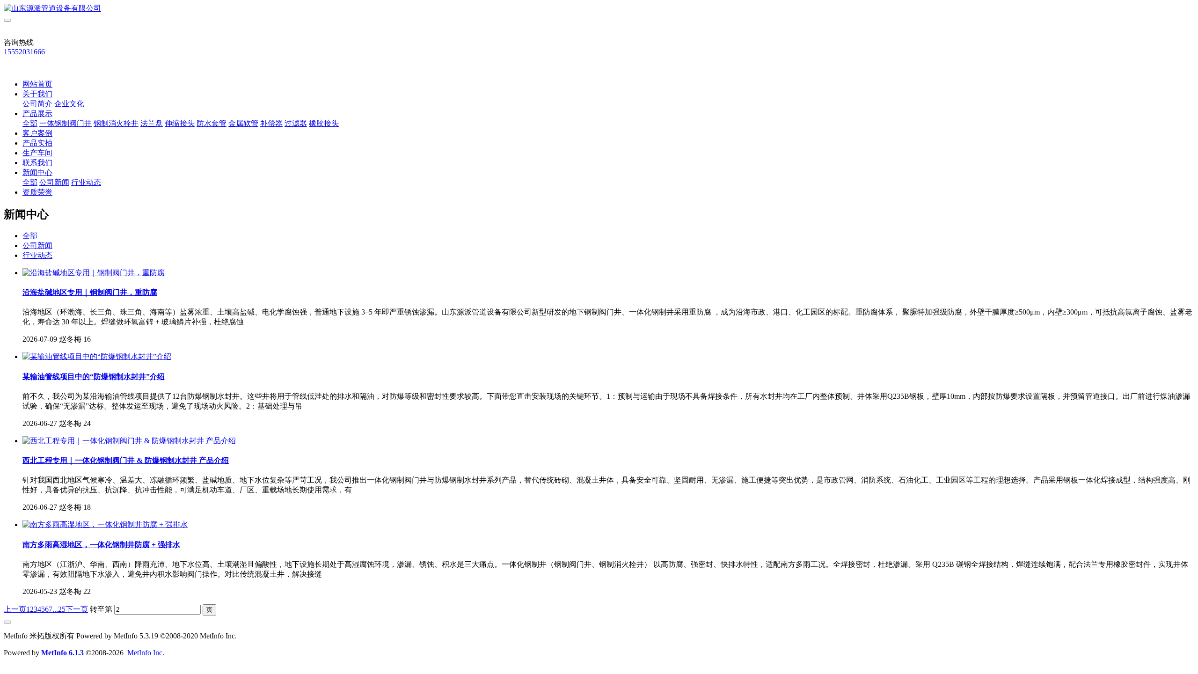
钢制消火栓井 (116, 123)
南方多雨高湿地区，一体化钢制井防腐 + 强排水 (101, 545)
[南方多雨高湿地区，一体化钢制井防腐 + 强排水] (105, 524)
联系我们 (37, 163)
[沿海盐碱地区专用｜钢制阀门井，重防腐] (93, 273)
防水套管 (211, 123)
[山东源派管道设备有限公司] (599, 9)
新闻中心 (37, 172)
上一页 (15, 609)
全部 (29, 123)
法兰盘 (151, 123)
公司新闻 (54, 182)
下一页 (77, 609)
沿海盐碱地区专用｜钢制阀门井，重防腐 (89, 292)
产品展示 (37, 113)
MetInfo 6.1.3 (62, 653)
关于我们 (37, 94)
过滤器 (296, 123)
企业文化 (69, 104)
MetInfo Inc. (145, 653)
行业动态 (86, 182)
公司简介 (37, 104)
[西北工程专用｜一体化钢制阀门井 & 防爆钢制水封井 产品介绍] (129, 441)
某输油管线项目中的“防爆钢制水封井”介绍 (93, 377)
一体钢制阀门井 (65, 123)
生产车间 (37, 153)
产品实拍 (37, 143)
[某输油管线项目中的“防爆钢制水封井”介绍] (96, 356)
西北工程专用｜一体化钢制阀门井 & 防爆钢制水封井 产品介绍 (125, 460)
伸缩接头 (180, 123)
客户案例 (37, 133)
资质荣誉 (37, 192)
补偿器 (271, 123)
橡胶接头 (324, 123)
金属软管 (243, 123)
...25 (59, 609)
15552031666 (24, 52)
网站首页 (37, 84)
